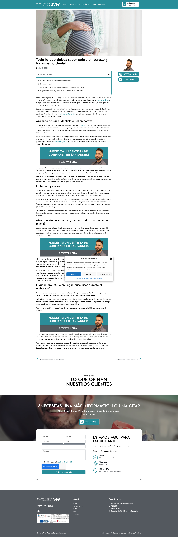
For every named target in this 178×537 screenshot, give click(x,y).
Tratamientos (73, 4)
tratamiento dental (103, 100)
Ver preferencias (104, 274)
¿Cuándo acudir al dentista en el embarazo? (55, 80)
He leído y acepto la (58, 462)
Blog (94, 4)
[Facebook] (38, 510)
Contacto (101, 4)
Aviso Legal (100, 278)
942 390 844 (45, 506)
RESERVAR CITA (130, 74)
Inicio (65, 4)
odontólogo (83, 125)
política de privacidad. (66, 462)
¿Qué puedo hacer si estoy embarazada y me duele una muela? (62, 87)
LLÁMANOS (129, 79)
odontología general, (60, 141)
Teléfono (103, 462)
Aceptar (73, 274)
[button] (111, 259)
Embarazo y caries (46, 84)
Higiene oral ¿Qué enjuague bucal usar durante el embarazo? (62, 90)
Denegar (89, 274)
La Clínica (85, 4)
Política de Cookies (80, 278)
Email (102, 455)
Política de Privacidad (91, 278)
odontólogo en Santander (67, 114)
